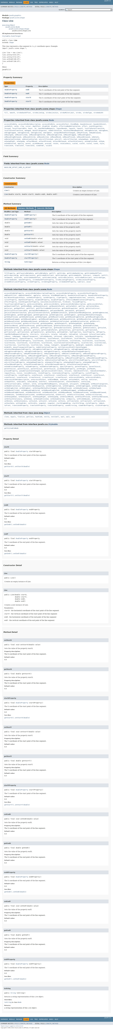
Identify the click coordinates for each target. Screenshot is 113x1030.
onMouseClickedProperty (71, 353)
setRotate (8, 401)
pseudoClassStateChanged (29, 371)
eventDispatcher (95, 126)
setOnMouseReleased (98, 392)
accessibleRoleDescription (29, 124)
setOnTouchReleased (100, 397)
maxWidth (89, 345)
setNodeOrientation (12, 386)
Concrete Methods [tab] (45, 208)
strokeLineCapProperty (65, 280)
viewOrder (40, 145)
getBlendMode (26, 306)
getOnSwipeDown (46, 323)
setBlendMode (53, 379)
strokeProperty (33, 282)
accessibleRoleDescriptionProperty (40, 293)
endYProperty (29, 219)
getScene (27, 330)
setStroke (18, 277)
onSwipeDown (83, 139)
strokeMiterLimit (67, 113)
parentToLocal (95, 366)
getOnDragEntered (40, 315)
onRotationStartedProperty (56, 360)
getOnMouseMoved (99, 319)
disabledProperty (42, 300)
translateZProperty (55, 405)
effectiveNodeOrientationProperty (80, 300)
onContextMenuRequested (73, 130)
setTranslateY (86, 401)
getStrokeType (61, 275)
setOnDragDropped (83, 386)
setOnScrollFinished (75, 394)
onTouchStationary (75, 141)
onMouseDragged (69, 135)
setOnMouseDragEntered (30, 390)
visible (49, 145)
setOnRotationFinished (25, 394)
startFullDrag (78, 403)
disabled (45, 126)
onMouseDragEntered (37, 135)
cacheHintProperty (33, 297)
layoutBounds (61, 128)
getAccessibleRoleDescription (73, 304)
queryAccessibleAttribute (52, 371)
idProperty (100, 332)
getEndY (27, 227)
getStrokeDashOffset (93, 273)
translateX (8, 145)
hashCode (38, 417)
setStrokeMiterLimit (83, 277)
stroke (78, 113)
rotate (55, 143)
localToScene (38, 341)
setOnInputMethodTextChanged (44, 388)
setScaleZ (52, 401)
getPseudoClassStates (62, 328)
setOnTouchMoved (66, 397)
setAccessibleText (38, 379)
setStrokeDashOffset (32, 277)
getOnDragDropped (25, 315)
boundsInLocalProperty (77, 295)
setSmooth (8, 277)
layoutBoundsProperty (93, 336)
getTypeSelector (37, 332)
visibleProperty (101, 405)
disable (54, 126)
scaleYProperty (92, 373)
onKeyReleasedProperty (33, 353)
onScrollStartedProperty (14, 362)
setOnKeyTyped (95, 388)
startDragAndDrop (63, 403)
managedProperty (67, 345)
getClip (81, 306)
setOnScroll (60, 394)
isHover (7, 336)
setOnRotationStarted (45, 394)
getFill (52, 273)
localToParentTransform (94, 128)
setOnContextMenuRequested (33, 386)
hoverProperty (88, 332)
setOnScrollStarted (93, 394)
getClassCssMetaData (25, 273)
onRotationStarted (29, 139)
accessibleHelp (10, 124)
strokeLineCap (38, 113)
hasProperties (75, 332)
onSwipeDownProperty (34, 362)
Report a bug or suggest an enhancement (12, 1026)
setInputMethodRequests (47, 384)
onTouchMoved (31, 141)
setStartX (28, 246)
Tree (36, 2)
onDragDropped (10, 133)
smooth (12, 113)
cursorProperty (10, 300)
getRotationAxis (89, 328)
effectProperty (10, 302)
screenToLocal (34, 377)
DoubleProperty (11, 90)
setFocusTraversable (12, 384)
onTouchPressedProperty (33, 364)
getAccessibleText (94, 304)
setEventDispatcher (56, 382)
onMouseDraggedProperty (38, 356)
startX (28, 97)
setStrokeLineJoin (65, 277)
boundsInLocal (86, 124)
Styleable (6, 36)
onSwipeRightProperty (72, 362)
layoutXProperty (11, 338)
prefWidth (91, 369)
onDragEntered (23, 133)
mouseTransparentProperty (23, 347)
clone (6, 417)
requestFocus (9, 373)
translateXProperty (20, 405)
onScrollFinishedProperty (79, 360)
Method (29, 6)
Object (47, 413)
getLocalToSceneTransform (38, 313)
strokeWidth (98, 113)
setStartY (28, 250)
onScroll (58, 139)
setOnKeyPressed (64, 388)
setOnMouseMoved (64, 392)
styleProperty (91, 403)
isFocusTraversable (97, 334)
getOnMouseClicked (55, 317)
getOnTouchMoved (11, 325)
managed (28, 130)
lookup (46, 345)
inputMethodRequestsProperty (16, 334)
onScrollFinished (46, 139)
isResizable (68, 336)
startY (28, 101)
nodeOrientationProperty (46, 347)
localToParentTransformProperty (17, 341)
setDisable (21, 382)
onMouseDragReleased (12, 137)
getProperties (46, 328)
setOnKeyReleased (80, 388)
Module (12, 2)
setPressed (96, 399)
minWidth (7, 347)
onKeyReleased (95, 133)
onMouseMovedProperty (54, 358)
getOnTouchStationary (62, 325)
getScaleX (102, 328)
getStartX (28, 231)
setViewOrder (21, 403)
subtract (81, 282)
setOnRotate (9, 394)
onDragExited (36, 133)
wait (62, 417)
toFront (7, 405)
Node (51, 120)
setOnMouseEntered (32, 392)
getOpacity (24, 328)
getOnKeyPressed (11, 317)
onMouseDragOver (84, 135)
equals (13, 417)
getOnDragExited (56, 315)
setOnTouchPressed (82, 397)
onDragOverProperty (52, 351)
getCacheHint (71, 306)
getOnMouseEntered (67, 319)
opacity (21, 143)
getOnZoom (77, 325)
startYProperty (30, 258)
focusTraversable (19, 128)
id (35, 128)
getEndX (27, 223)
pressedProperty (11, 371)
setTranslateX (72, 401)
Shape (11, 42)
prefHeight (81, 369)
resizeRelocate (30, 373)
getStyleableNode (11, 428)
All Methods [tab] (10, 208)
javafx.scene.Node (13, 27)
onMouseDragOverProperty (59, 356)
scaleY (82, 143)
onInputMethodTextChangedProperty (76, 351)
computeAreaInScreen (77, 297)
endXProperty (29, 215)
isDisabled (73, 334)
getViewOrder (62, 332)
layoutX (72, 128)
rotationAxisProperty (61, 373)
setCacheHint (74, 379)
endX (27, 90)
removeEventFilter (80, 371)
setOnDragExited (11, 388)
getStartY (28, 234)
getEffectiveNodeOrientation (48, 308)
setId (34, 384)
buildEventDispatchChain (14, 297)
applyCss (36, 295)
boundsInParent (99, 124)
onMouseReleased (83, 137)
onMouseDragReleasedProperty (83, 356)
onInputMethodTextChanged (64, 133)
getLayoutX (69, 310)
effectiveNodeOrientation (69, 126)
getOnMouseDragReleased (48, 319)
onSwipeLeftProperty (53, 362)
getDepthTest (19, 308)
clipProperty (61, 297)
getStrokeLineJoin (27, 275)
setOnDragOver (25, 388)
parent (28, 143)
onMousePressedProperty (75, 358)
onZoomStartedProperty (49, 366)
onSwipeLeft (95, 139)
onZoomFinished (91, 141)
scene (95, 143)
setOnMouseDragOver (85, 390)
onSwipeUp (21, 141)
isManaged (16, 336)
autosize (45, 295)
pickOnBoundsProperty (66, 369)
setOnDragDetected (53, 386)
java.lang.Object (8, 25)
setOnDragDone (68, 386)
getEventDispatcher (70, 308)
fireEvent (67, 302)
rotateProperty (44, 373)
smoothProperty (24, 280)
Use (31, 2)
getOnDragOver (70, 315)
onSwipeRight (9, 141)
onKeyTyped (8, 135)
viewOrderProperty (85, 405)
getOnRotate (43, 321)
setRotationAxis (20, 401)
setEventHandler (72, 382)
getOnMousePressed (11, 321)
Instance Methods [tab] (26, 208)
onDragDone (103, 130)
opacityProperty (66, 366)
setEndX (27, 238)
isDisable (63, 334)
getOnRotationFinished (59, 321)
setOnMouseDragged (68, 390)
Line (6, 190)
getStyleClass (65, 330)
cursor (28, 126)
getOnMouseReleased (29, 321)
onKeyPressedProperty (13, 353)
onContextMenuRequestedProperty (17, 349)
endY (27, 93)
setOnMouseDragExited (50, 390)
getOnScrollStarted (31, 323)
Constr (22, 6)
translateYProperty (38, 405)
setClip (84, 379)
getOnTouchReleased (44, 325)
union (88, 282)
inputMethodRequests (46, 128)
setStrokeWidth (10, 280)
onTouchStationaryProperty (78, 364)
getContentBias (92, 306)
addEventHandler (25, 295)
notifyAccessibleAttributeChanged (72, 347)
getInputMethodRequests (38, 310)
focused (7, 128)
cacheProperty (49, 297)
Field (16, 6)
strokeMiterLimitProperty (14, 282)
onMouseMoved (55, 137)
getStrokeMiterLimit (45, 275)
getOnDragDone (10, 315)
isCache (54, 334)
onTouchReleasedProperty (55, 364)
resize (19, 373)
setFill (104, 275)
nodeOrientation (55, 130)
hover (30, 128)
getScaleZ (18, 330)
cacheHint (8, 126)
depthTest (36, 126)
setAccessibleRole (93, 377)
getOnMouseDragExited (94, 317)
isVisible (79, 336)
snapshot (42, 403)
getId (81, 308)
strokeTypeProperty (49, 282)
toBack (101, 403)
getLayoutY (80, 310)
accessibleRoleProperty (66, 293)
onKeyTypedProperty (52, 353)
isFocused (83, 334)
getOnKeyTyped (41, 317)
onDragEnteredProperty (13, 351)
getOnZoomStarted (11, 328)
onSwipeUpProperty (90, 362)
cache (16, 126)
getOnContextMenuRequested (80, 313)
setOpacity (70, 399)
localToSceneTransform (13, 130)
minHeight (98, 345)
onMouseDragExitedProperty (15, 356)
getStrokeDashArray (75, 273)
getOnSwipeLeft (61, 323)
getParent (35, 328)
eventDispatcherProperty (28, 302)
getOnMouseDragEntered (74, 317)
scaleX (75, 143)
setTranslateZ (99, 401)
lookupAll (55, 345)
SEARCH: (61, 10)
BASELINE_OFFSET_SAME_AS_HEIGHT (17, 167)
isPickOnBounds (46, 336)
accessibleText (62, 124)
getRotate (77, 328)
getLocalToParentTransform (15, 313)
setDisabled (32, 382)
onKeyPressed (82, 133)
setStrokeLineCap (49, 277)
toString (27, 262)
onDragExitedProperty (33, 351)
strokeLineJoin (52, 113)
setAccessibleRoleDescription (16, 379)
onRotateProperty (11, 360)
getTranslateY (10, 332)
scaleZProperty (10, 375)
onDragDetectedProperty (42, 349)
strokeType (87, 113)
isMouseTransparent (30, 336)
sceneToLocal (37, 375)
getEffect (30, 308)
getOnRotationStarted (79, 321)
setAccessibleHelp (76, 377)
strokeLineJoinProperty (85, 280)
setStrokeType (99, 277)
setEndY (27, 242)
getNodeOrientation (59, 313)
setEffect (43, 382)
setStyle (61, 401)
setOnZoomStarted (57, 399)
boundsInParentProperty (98, 295)
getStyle (36, 330)
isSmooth (96, 275)
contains (90, 297)
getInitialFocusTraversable (15, 310)
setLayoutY (74, 384)
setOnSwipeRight (39, 397)
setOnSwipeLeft (24, 397)
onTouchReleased (59, 141)
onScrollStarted (70, 139)
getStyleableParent (49, 330)
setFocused (85, 382)
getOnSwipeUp (89, 323)
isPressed (58, 336)
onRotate (95, 137)
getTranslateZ (23, 332)
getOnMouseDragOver (29, 319)
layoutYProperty (26, 338)
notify (46, 417)
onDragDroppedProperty (80, 349)
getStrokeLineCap (11, 275)
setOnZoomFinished (40, 399)
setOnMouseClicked (11, 390)
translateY (19, 145)
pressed (48, 143)
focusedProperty (79, 302)
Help (56, 2)
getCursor (8, 308)
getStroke (61, 273)
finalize (21, 417)
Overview (4, 2)
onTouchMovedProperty (13, 364)
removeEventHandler (98, 371)
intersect (87, 275)
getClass (29, 417)
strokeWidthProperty (67, 282)
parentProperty (81, 366)
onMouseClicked (21, 135)
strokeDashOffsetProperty (43, 280)
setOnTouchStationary (13, 399)
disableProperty (57, 300)
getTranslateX (91, 330)
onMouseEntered (29, 137)
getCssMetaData (41, 273)
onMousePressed (69, 137)
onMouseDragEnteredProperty (94, 353)
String (7, 262)
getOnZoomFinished (90, 325)
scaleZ (89, 143)
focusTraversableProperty (14, 304)
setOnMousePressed (80, 392)
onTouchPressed (45, 141)
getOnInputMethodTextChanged (89, 315)
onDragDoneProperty (62, 349)
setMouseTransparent (99, 384)
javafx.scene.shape (17, 18)
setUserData (9, 403)
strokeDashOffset (24, 113)
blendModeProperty (58, 295)
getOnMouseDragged (11, 319)
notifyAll (55, 417)
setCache (63, 379)
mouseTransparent (40, 130)
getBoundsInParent (56, 306)
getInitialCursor (93, 308)
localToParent (40, 338)
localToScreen (87, 343)
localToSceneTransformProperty (66, 343)
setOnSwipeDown (10, 397)
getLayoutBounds (56, 310)
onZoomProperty (31, 366)
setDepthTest (9, 382)
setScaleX (33, 401)
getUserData (51, 332)
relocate (67, 371)
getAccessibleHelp (34, 304)
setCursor (93, 379)
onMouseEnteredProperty (14, 358)
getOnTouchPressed (26, 325)
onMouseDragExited (54, 135)
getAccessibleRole (51, 304)
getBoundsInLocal (40, 306)
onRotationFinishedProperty (31, 360)
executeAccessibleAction (50, 302)
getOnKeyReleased (26, 317)
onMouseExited (42, 137)
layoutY (80, 128)
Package (19, 2)
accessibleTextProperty (87, 293)
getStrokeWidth (75, 275)
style (102, 143)
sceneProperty (24, 375)
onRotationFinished (12, 139)
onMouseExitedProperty (34, 358)
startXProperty (30, 254)
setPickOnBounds (83, 399)
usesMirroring (71, 405)
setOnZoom (28, 399)
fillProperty (9, 273)
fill (6, 113)
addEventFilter (10, 295)
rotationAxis (65, 143)
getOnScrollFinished (12, 323)
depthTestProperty (25, 300)
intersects (34, 334)
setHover (26, 384)
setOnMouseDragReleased (14, 392)
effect (84, 126)
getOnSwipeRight (75, 323)
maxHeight (80, 345)
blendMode (74, 124)
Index (51, 2)
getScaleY (8, 330)
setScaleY (43, 401)
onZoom (101, 141)
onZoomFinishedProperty (14, 366)
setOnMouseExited (49, 392)
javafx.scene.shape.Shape (19, 29)
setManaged (84, 384)
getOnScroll (95, 321)
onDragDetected (91, 130)
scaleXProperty (77, 373)
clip (22, 126)
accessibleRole (48, 124)
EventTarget (16, 36)
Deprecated (43, 2)
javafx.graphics (15, 15)
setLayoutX (63, 384)
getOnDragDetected (100, 313)
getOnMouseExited (84, 319)
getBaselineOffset (11, 306)
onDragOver (47, 133)
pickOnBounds (38, 143)
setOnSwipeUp (53, 397)
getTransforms (78, 330)
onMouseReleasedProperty (96, 358)
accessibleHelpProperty (14, 293)
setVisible (32, 403)
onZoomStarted (10, 143)
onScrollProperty (99, 360)
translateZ (29, 145)
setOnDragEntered (99, 386)
